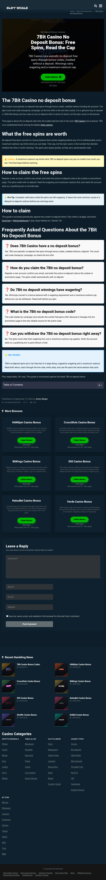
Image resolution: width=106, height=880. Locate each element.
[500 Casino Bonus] (9, 703)
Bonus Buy (53, 767)
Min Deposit (76, 761)
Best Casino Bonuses (84, 11)
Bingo (50, 778)
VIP (72, 778)
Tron (4, 848)
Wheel (4, 778)
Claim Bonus (51, 77)
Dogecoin (6, 819)
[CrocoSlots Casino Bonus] (9, 686)
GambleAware (27, 875)
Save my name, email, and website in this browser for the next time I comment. (44, 616)
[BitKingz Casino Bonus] (62, 686)
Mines (4, 755)
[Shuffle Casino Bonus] (9, 720)
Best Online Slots (61, 873)
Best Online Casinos (10, 873)
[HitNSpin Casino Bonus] (62, 669)
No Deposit (76, 750)
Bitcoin (5, 802)
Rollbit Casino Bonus (79, 715)
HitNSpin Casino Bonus (26, 422)
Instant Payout (77, 790)
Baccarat (29, 755)
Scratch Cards (54, 784)
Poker (27, 761)
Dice (4, 761)
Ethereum (6, 808)
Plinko (5, 744)
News (72, 873)
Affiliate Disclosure (84, 873)
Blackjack (29, 744)
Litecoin (5, 814)
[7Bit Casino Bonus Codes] (9, 669)
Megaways (53, 750)
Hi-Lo (4, 773)
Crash (4, 750)
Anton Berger (42, 399)
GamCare (6, 220)
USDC (4, 837)
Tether (5, 831)
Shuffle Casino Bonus (27, 715)
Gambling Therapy (41, 875)
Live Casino (30, 773)
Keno (50, 773)
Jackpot (51, 761)
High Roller (76, 755)
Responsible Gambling (11, 875)
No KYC (74, 773)
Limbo (5, 767)
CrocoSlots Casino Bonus (79, 422)
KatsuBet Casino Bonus (26, 500)
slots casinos (47, 125)
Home (72, 11)
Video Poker (53, 755)
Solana (5, 825)
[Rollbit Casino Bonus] (62, 720)
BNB (4, 854)
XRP (4, 842)
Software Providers (46, 873)
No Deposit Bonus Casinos (53, 32)
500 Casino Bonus (79, 461)
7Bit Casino (79, 121)
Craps (27, 767)
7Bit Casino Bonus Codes (28, 664)
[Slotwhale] (17, 7)
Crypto (74, 744)
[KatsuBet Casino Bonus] (62, 703)
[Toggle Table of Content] (98, 385)
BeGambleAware (20, 220)
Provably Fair (77, 767)
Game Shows (31, 778)
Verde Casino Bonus (79, 501)
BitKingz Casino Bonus (26, 461)
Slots (50, 744)
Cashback (75, 784)
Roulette (28, 750)
